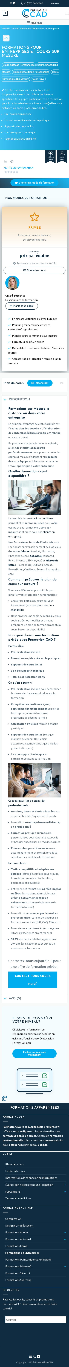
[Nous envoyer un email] (11, 3)
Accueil (5, 28)
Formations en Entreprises (46, 28)
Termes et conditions (18, 1198)
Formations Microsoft (18, 1266)
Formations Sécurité (17, 1273)
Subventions (12, 1191)
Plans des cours (14, 1164)
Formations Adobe (16, 1232)
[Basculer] (65, 1185)
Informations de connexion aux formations (31, 1178)
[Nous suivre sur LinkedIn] (14, 3)
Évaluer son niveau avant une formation (29, 1184)
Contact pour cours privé (33, 980)
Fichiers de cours (15, 1171)
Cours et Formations (21, 28)
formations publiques (40, 518)
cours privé (38, 79)
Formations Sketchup (18, 1280)
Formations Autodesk (18, 1239)
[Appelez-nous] (34, 1356)
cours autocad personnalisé (19, 65)
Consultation (13, 1219)
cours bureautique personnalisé (31, 72)
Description (19, 399)
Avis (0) (15, 998)
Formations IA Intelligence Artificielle (28, 1259)
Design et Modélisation (19, 1225)
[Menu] (67, 13)
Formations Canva (16, 1246)
